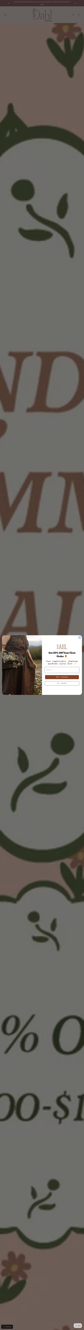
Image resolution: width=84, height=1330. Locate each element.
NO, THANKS (62, 683)
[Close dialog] (79, 637)
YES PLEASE (62, 677)
